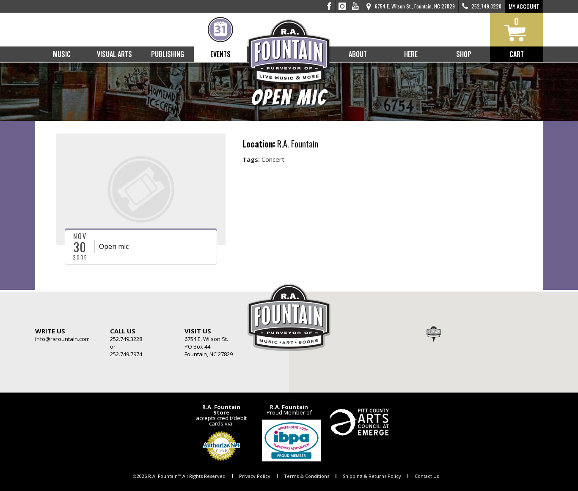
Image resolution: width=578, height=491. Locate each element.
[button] (434, 333)
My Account (524, 6)
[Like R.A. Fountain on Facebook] (329, 6)
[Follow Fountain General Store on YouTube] (355, 6)
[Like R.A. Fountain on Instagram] (342, 6)
